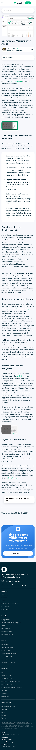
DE (2, 3)
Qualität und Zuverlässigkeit (10, 622)
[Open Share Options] (32, 49)
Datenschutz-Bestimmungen (10, 734)
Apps (3, 625)
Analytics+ (20, 376)
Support (4, 598)
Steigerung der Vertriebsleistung (16, 309)
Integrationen (6, 620)
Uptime (3, 718)
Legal (3, 732)
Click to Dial (5, 659)
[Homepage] (18, 3)
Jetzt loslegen (18, 553)
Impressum (4, 744)
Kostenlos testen (7, 634)
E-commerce (5, 607)
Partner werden (6, 684)
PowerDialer (5, 644)
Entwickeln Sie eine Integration (11, 687)
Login (28, 3)
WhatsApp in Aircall (8, 662)
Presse (3, 715)
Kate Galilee (12, 49)
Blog (2, 672)
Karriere (3, 712)
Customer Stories (7, 678)
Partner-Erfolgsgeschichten (10, 681)
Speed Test (5, 696)
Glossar (4, 693)
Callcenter (4, 595)
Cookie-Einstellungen (7, 742)
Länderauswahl (6, 631)
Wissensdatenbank (8, 675)
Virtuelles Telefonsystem (9, 604)
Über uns (4, 709)
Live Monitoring (16, 81)
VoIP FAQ (4, 690)
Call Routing (5, 650)
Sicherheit (4, 737)
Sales (3, 601)
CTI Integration (6, 656)
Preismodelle (5, 628)
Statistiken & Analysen (9, 653)
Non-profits (5, 609)
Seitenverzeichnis (6, 739)
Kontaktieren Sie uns (8, 706)
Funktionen (7, 10)
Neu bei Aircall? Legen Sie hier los (17, 499)
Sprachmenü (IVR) (7, 647)
